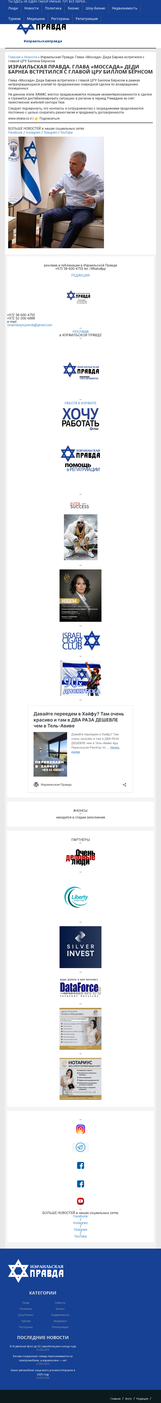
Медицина (36, 18)
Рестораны (60, 18)
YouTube (66, 132)
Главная (14, 57)
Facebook (15, 132)
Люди (13, 8)
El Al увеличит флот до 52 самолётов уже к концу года (43, 1346)
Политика (53, 8)
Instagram (33, 132)
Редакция (142, 1398)
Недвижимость (124, 8)
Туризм (14, 18)
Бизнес (73, 8)
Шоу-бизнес (95, 8)
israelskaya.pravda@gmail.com (29, 325)
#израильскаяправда (42, 41)
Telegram (50, 132)
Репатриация (87, 18)
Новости (31, 8)
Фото (128, 1398)
